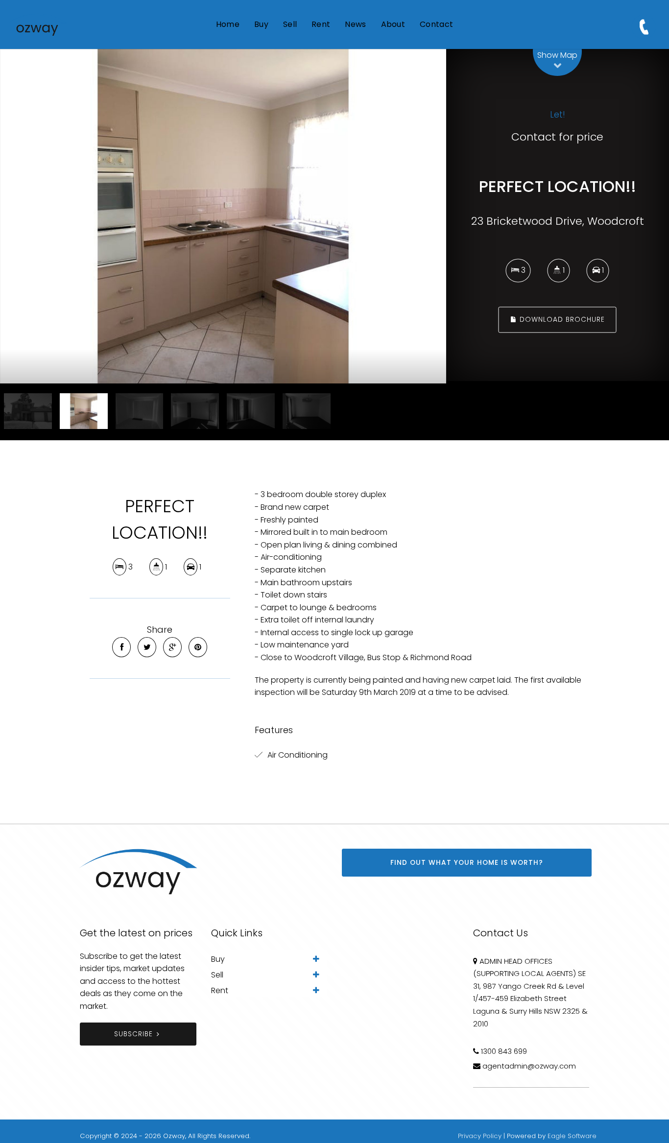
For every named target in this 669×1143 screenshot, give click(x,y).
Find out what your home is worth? (466, 862)
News (355, 24)
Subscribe (133, 1034)
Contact (436, 24)
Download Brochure (561, 319)
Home (227, 24)
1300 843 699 (504, 1051)
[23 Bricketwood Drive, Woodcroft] (223, 216)
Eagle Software (572, 1136)
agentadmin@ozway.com (529, 1066)
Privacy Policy (480, 1136)
